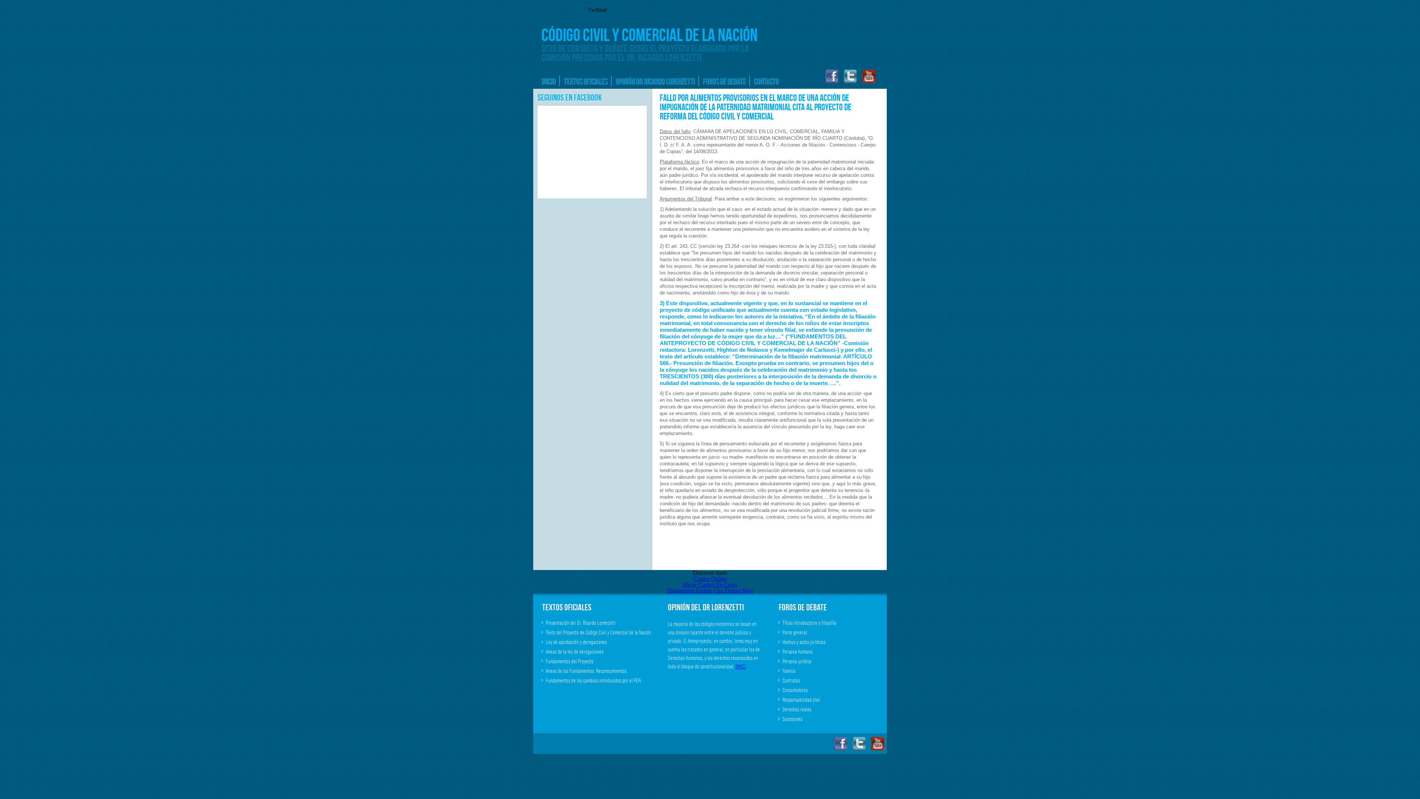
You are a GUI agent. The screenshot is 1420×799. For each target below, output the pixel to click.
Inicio (548, 81)
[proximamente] (868, 82)
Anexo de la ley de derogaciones (575, 651)
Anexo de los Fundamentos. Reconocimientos (586, 671)
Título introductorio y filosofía (809, 623)
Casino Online (710, 579)
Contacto (766, 81)
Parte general (794, 632)
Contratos (791, 680)
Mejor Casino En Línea (710, 584)
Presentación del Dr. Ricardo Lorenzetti (581, 623)
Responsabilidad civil (801, 700)
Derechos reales (796, 709)
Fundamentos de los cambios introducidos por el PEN (593, 680)
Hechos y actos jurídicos (803, 642)
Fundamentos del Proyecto (570, 661)
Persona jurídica (796, 661)
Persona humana (797, 651)
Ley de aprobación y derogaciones (576, 642)
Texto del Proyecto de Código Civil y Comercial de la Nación (598, 632)
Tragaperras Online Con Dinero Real (710, 590)
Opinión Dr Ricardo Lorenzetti (654, 81)
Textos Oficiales (585, 81)
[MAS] (741, 666)
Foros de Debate (724, 81)
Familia (788, 671)
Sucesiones (792, 719)
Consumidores (795, 690)
